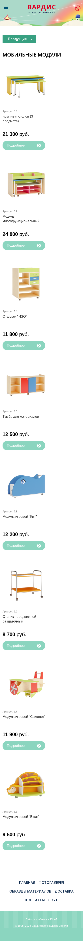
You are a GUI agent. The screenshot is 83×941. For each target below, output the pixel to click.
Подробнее (16, 145)
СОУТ (53, 900)
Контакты (35, 900)
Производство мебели (41, 9)
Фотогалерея (51, 882)
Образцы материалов (30, 891)
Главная (27, 882)
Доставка (64, 891)
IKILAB (53, 919)
